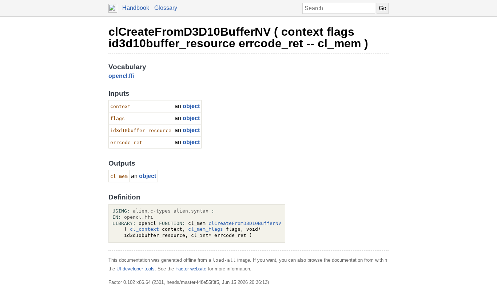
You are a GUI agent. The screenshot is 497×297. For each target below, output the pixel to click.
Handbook (135, 8)
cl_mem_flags (205, 229)
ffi (131, 76)
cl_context (144, 229)
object (191, 106)
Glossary (165, 8)
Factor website (190, 269)
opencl (117, 76)
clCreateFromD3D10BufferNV (244, 223)
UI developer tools (135, 269)
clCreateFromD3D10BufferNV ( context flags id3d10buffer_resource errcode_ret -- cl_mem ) (238, 37)
